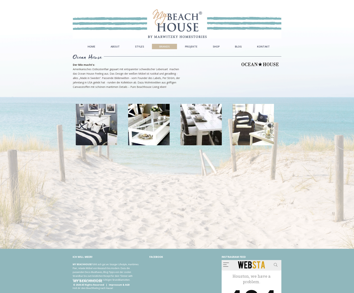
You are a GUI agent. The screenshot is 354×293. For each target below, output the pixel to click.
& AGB (126, 284)
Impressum (115, 284)
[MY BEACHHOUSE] (177, 23)
